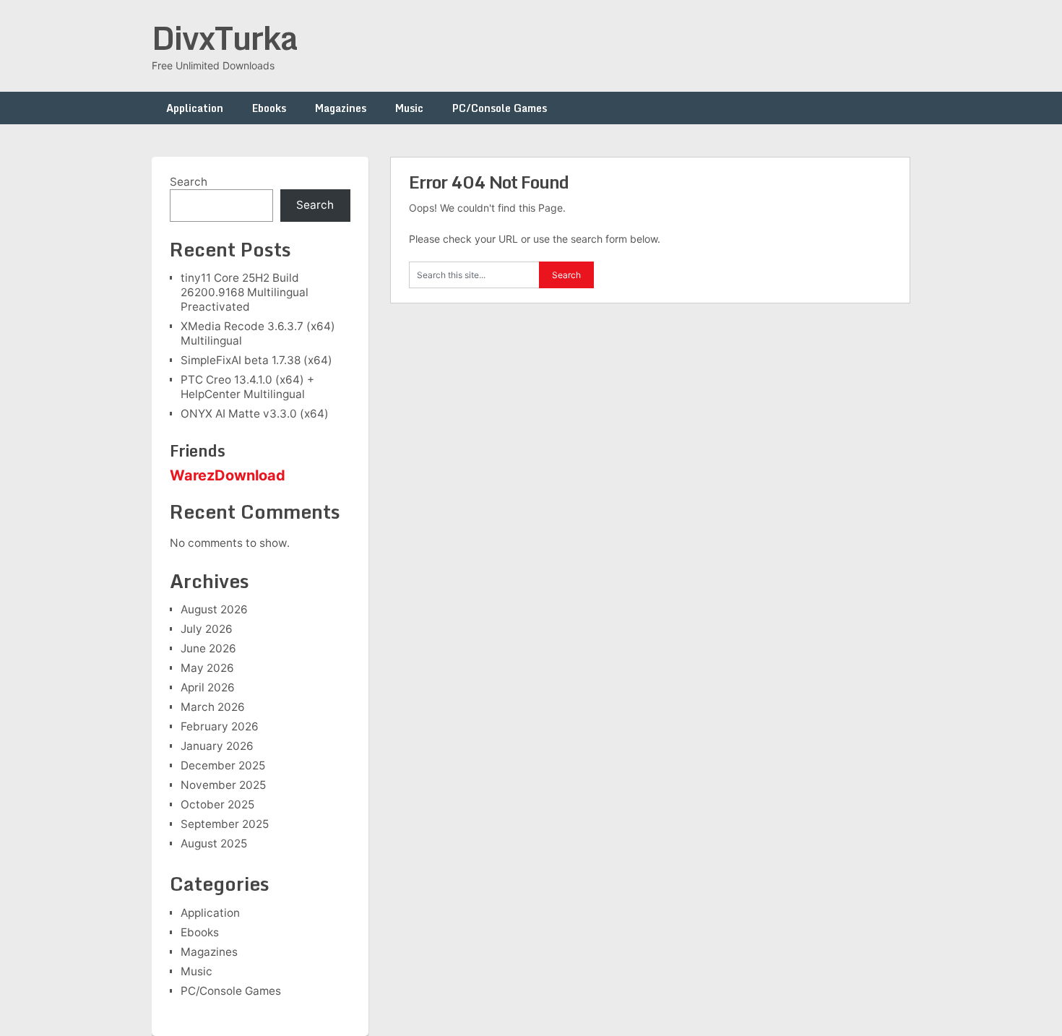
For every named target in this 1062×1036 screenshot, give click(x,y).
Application (194, 108)
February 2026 (220, 726)
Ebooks (269, 108)
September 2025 (225, 824)
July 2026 (207, 629)
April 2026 (208, 687)
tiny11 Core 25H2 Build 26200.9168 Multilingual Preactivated (244, 292)
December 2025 (223, 765)
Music (409, 108)
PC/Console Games (499, 108)
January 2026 (217, 746)
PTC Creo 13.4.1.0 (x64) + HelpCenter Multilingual (247, 387)
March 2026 (213, 707)
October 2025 (217, 804)
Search (188, 182)
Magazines (340, 108)
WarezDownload (227, 475)
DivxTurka (225, 38)
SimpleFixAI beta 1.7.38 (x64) (256, 360)
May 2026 (207, 668)
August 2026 (214, 609)
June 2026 (208, 648)
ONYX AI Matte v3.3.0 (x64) (255, 413)
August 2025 (214, 843)
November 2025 (223, 785)
